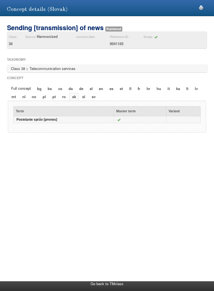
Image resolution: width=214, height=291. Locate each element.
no (34, 96)
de (81, 88)
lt (187, 88)
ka (178, 88)
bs (50, 88)
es (111, 88)
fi (130, 88)
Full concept (21, 88)
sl (83, 96)
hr (148, 88)
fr (139, 88)
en (101, 88)
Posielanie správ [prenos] (36, 120)
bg (39, 88)
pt (54, 96)
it (168, 88)
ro (64, 96)
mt (13, 96)
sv (94, 96)
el (91, 88)
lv (196, 88)
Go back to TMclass (107, 283)
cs (60, 88)
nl (24, 96)
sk (74, 96)
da (71, 88)
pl (44, 96)
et (121, 88)
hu (159, 88)
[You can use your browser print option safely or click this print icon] (201, 6)
